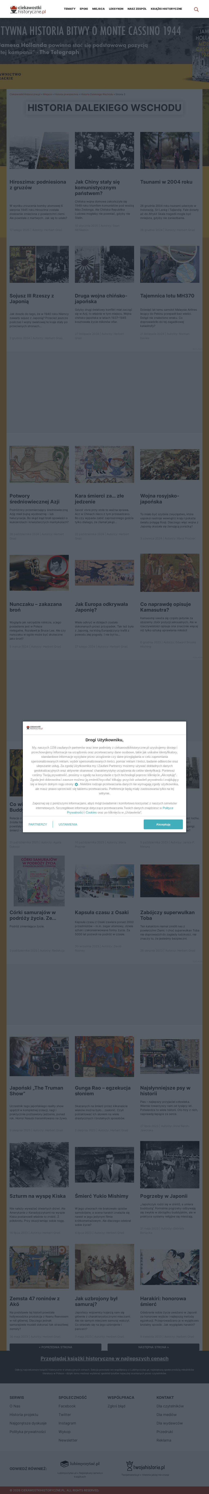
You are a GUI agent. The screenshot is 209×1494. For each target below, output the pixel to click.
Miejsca (98, 8)
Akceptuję (163, 824)
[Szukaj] (196, 9)
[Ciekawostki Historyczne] (31, 9)
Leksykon (116, 8)
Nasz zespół (137, 8)
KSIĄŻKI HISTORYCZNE (166, 8)
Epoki (84, 8)
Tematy (70, 8)
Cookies (91, 812)
